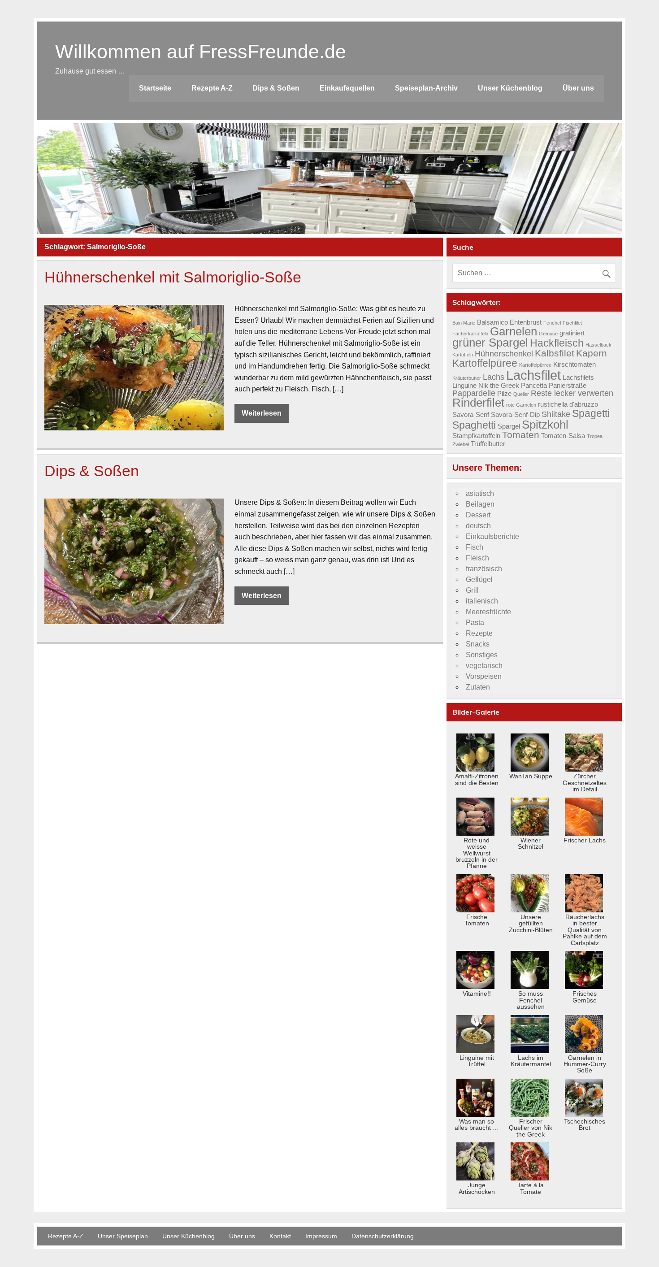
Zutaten (478, 687)
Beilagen (480, 504)
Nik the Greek (498, 385)
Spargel (509, 426)
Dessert (478, 515)
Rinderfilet (478, 402)
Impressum (321, 1236)
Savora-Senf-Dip (515, 414)
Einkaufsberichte (492, 536)
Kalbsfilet (554, 353)
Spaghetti (474, 425)
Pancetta (534, 385)
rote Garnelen (521, 405)
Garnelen (513, 331)
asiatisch (480, 493)
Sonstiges (482, 655)
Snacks (478, 644)
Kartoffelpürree (535, 365)
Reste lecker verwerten (572, 393)
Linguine (464, 385)
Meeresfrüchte (488, 612)
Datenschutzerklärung (382, 1236)
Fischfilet (572, 322)
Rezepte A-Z (212, 88)
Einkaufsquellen (347, 88)
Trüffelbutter (488, 443)
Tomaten (520, 435)
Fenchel (552, 322)
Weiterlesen (262, 413)
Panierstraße (567, 385)
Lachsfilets (578, 377)
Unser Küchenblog (510, 88)
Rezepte (479, 633)
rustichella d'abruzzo (568, 404)
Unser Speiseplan (123, 1236)
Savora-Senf (470, 414)
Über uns (578, 88)
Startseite (155, 88)
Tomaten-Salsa (563, 435)
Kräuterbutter (466, 378)
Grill (472, 590)
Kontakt (280, 1236)
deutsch (478, 525)
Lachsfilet (533, 375)
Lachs (493, 377)
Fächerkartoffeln (470, 333)
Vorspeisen (484, 676)
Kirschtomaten (574, 364)
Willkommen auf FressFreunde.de (200, 51)
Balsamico (492, 322)
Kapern (591, 353)
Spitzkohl (545, 424)
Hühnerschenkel (504, 353)
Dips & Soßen (275, 88)
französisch (484, 569)
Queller (521, 394)
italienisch (482, 601)
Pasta (475, 622)
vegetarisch (484, 665)
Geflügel (479, 579)
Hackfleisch (557, 343)
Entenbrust (526, 322)
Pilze (504, 393)
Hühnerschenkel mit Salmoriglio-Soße (172, 277)
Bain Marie (463, 322)
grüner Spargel (490, 342)
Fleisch (477, 558)
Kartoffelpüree (484, 363)
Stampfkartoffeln (476, 435)
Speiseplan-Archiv (426, 88)
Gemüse (548, 333)
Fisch (474, 547)
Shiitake (556, 414)
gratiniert (572, 333)
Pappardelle (473, 393)
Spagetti (591, 413)
